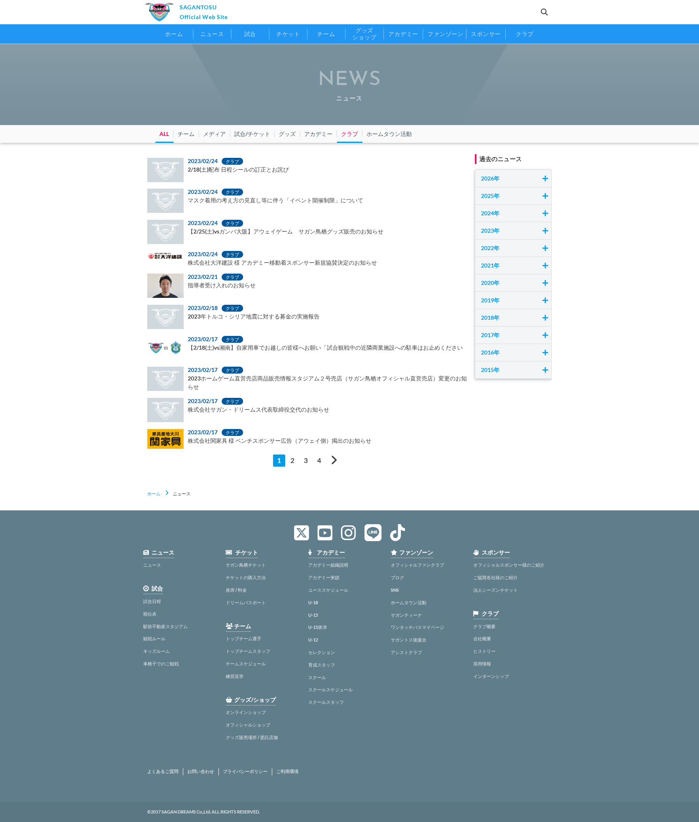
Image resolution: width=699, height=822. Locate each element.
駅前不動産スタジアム (165, 626)
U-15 (313, 615)
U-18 (313, 602)
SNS (395, 590)
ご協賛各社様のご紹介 (495, 577)
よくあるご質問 (162, 771)
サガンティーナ (406, 615)
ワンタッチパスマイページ (417, 627)
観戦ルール (154, 638)
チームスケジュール (246, 663)
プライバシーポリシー (245, 771)
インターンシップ (491, 676)
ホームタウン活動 (408, 602)
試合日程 (152, 601)
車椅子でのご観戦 (161, 663)
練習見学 (235, 676)
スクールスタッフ (326, 702)
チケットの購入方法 (246, 577)
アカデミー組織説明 (328, 564)
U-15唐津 (317, 627)
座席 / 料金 (236, 590)
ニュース (152, 564)
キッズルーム (156, 651)
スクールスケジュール (330, 689)
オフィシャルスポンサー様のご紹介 (508, 564)
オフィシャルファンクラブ (417, 564)
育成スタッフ (321, 664)
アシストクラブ (406, 652)
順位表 (150, 613)
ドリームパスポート (246, 602)
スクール (317, 677)
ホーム (154, 493)
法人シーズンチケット (495, 590)
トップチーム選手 (243, 638)
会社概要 (482, 638)
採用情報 (482, 663)
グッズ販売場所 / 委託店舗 (252, 737)
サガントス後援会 (408, 639)
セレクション (321, 652)
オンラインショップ (246, 712)
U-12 (313, 639)
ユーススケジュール (328, 590)
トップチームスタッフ (248, 651)
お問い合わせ (200, 771)
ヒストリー (484, 651)
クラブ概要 (484, 626)
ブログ (397, 577)
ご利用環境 (287, 771)
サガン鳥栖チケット (246, 564)
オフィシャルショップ (248, 724)
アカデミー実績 (323, 577)
